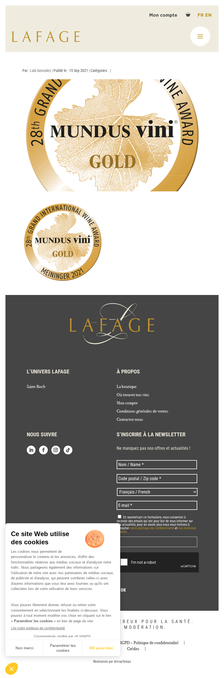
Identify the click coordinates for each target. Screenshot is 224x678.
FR (201, 15)
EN (208, 15)
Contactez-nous (130, 419)
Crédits (133, 649)
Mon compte (164, 15)
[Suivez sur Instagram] (55, 450)
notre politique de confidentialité (152, 528)
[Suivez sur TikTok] (68, 450)
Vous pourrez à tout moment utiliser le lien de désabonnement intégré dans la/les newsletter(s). (156, 541)
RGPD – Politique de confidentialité (149, 643)
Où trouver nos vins (133, 395)
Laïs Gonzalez (40, 70)
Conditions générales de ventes (142, 411)
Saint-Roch (36, 387)
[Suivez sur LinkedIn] (31, 450)
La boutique (127, 387)
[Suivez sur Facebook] (43, 450)
